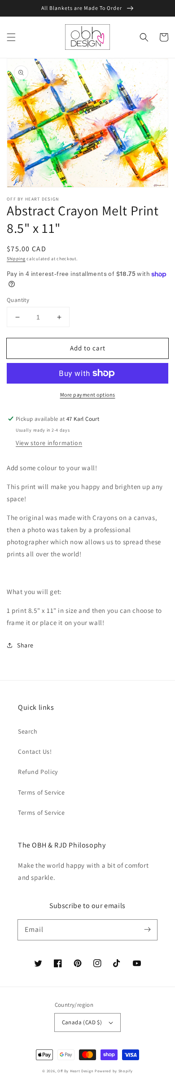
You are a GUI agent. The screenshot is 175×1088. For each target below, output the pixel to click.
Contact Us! (35, 751)
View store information (49, 443)
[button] (11, 37)
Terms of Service (41, 792)
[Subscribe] (147, 929)
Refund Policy (38, 772)
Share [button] (25, 645)
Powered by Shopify (114, 1070)
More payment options (87, 394)
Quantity (18, 300)
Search (28, 731)
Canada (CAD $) (82, 1022)
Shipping (16, 259)
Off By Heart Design (75, 1070)
